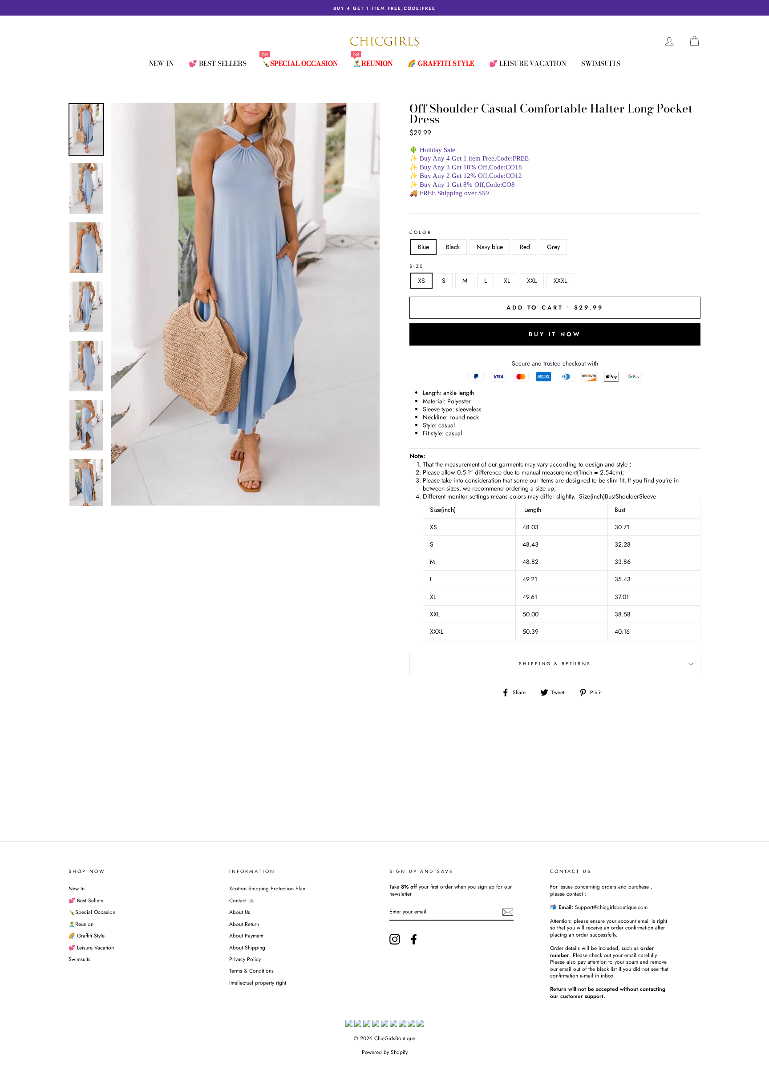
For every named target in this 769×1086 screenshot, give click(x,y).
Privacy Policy (245, 959)
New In (161, 63)
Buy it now (555, 334)
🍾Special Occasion (300, 63)
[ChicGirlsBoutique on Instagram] (394, 939)
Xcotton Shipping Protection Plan (267, 888)
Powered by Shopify (385, 1052)
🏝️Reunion (373, 63)
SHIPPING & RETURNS (555, 663)
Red (525, 246)
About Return (244, 924)
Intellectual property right (257, 982)
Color (420, 232)
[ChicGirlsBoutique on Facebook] (414, 939)
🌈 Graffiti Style (441, 63)
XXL (532, 280)
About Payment (246, 935)
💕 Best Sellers (218, 63)
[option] (384, 7)
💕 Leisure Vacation (527, 63)
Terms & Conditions (251, 970)
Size (417, 266)
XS (421, 280)
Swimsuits (600, 63)
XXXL (560, 280)
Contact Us (241, 900)
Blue (423, 246)
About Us (239, 912)
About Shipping (247, 947)
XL (507, 280)
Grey (553, 246)
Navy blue (490, 246)
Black (453, 246)
